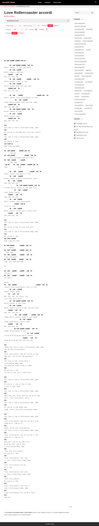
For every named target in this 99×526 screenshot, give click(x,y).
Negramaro (78, 90)
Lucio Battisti (79, 82)
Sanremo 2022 (79, 105)
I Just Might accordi (81, 123)
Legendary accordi (81, 135)
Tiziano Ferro (88, 108)
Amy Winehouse (79, 29)
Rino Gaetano (78, 102)
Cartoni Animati (79, 46)
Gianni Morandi (79, 70)
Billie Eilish (78, 38)
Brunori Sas (87, 38)
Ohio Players (10, 16)
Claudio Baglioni (79, 49)
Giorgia (88, 70)
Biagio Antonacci (79, 35)
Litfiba (77, 76)
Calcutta (77, 41)
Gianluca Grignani (79, 67)
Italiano (50, 25)
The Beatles (78, 108)
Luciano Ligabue (79, 79)
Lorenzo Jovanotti (86, 76)
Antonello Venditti (79, 32)
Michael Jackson (79, 87)
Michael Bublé (79, 84)
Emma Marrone (79, 52)
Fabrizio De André (80, 58)
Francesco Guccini (80, 64)
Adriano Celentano (80, 23)
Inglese (56, 25)
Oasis (77, 93)
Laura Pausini (89, 73)
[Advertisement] (38, 47)
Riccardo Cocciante (80, 99)
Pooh (77, 96)
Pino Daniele (86, 93)
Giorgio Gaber (79, 73)
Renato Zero (85, 96)
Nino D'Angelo (88, 90)
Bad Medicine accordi (82, 132)
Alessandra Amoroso (80, 26)
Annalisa (89, 29)
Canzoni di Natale (88, 41)
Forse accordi (80, 138)
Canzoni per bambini (80, 44)
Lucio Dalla (88, 82)
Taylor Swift (89, 105)
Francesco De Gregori (80, 61)
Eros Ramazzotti (79, 55)
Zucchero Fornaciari (80, 114)
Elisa (88, 49)
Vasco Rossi (79, 111)
